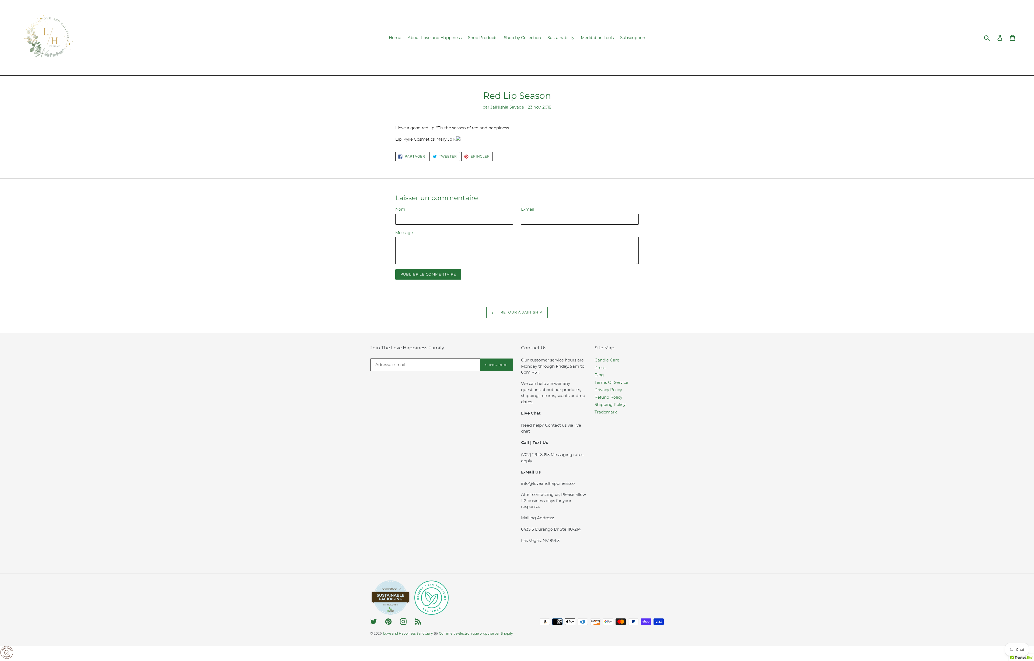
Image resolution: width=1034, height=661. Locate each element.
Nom (400, 209)
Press (600, 367)
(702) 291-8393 (536, 454)
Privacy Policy (608, 389)
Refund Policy (608, 397)
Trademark (606, 412)
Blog (599, 374)
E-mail (527, 209)
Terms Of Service (611, 382)
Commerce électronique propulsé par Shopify (476, 633)
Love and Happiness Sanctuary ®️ (410, 633)
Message (404, 232)
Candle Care (607, 360)
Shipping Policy (610, 404)
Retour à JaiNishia (521, 312)
